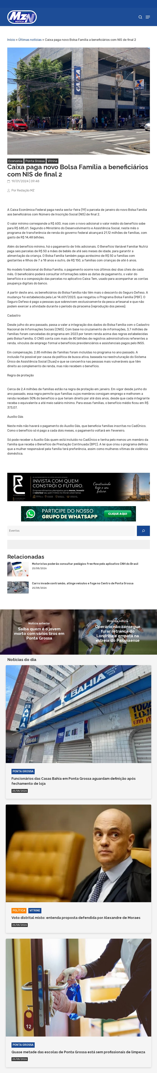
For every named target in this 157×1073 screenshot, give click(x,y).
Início (11, 40)
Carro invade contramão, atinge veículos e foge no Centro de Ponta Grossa (82, 583)
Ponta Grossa (35, 161)
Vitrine (52, 161)
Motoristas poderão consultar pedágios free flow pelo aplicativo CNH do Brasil (85, 564)
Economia (15, 161)
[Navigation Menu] (148, 17)
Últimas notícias (30, 40)
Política (19, 910)
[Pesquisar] (143, 531)
